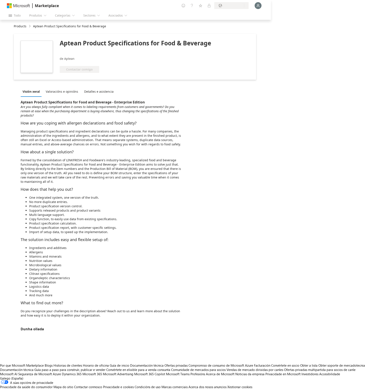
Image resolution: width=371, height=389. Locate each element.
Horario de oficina (96, 365)
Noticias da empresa (250, 374)
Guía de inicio (119, 365)
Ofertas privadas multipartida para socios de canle (320, 369)
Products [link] (20, 26)
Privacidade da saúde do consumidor (26, 387)
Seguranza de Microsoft (35, 374)
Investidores (309, 374)
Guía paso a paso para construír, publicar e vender (69, 369)
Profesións (197, 374)
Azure (57, 374)
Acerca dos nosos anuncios (208, 387)
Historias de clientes (67, 365)
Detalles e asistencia (99, 91)
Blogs (49, 365)
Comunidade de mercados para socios (198, 369)
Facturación (262, 365)
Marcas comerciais (174, 387)
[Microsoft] (18, 5)
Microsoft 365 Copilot (149, 374)
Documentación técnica (147, 365)
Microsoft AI (8, 374)
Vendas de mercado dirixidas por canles (255, 369)
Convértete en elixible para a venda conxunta (138, 369)
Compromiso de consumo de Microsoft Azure (221, 365)
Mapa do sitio (63, 387)
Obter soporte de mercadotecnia (341, 365)
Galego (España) (11, 378)
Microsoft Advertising (118, 374)
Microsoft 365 (92, 374)
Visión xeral (31, 91)
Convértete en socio (285, 365)
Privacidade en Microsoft (283, 374)
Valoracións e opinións (62, 91)
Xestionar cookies (239, 387)
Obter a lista (309, 365)
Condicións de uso (148, 387)
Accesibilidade (329, 374)
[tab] (32, 91)
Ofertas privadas (176, 365)
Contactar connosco (88, 387)
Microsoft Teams (178, 374)
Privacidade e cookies (118, 387)
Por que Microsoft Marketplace (22, 365)
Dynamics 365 (72, 374)
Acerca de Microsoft (220, 374)
